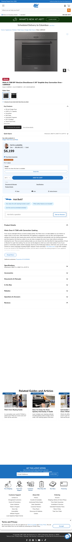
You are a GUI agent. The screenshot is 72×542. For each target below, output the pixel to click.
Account (57, 497)
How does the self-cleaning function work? (18, 204)
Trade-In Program (15, 507)
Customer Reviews (36, 507)
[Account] (65, 6)
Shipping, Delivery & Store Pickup (57, 500)
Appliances (8, 30)
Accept (61, 526)
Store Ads (14, 509)
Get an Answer (60, 215)
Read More (10, 255)
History (36, 497)
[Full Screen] (68, 70)
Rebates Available (9, 160)
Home (2, 30)
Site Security (32, 536)
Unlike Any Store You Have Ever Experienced (60, 1)
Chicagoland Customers (14, 500)
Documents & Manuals (11, 184)
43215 (9, 162)
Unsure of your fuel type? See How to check (16, 102)
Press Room (36, 509)
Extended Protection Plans (57, 507)
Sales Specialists (36, 504)
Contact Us (15, 497)
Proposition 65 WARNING (23, 259)
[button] (36, 25)
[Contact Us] (6, 148)
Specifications (40, 184)
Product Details (9, 187)
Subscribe (53, 474)
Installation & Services (57, 504)
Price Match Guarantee (57, 502)
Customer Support (15, 495)
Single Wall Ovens (30, 30)
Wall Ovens (21, 30)
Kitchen (14, 30)
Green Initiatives (14, 504)
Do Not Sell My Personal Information (55, 536)
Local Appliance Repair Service (14, 516)
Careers (36, 513)
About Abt (36, 495)
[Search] (69, 10)
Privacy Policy (18, 536)
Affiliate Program (14, 513)
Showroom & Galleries (36, 511)
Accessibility (14, 511)
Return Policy (57, 509)
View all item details (28, 127)
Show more (7, 123)
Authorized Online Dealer (36, 502)
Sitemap (26, 536)
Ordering (57, 495)
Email (27, 147)
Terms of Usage (32, 525)
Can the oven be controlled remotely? (16, 208)
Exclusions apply (47, 471)
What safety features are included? (42, 204)
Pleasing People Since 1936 (9, 1)
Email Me (36, 171)
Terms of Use (10, 536)
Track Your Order (57, 511)
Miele (16, 140)
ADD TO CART (37, 178)
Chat (11, 147)
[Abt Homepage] (36, 6)
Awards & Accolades (36, 500)
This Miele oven (50, 246)
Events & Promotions (15, 502)
